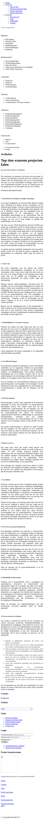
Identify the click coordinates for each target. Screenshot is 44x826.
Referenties (14, 21)
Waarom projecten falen (18, 9)
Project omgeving (16, 13)
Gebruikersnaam (7, 735)
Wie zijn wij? (14, 17)
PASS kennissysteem (12, 722)
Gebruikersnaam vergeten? (14, 746)
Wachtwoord (5, 737)
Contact (12, 23)
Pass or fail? (14, 7)
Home (7, 3)
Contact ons (9, 726)
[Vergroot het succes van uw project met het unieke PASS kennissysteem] (9, 772)
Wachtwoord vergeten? (13, 748)
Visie (12, 19)
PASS (3, 796)
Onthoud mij (5, 740)
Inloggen (4, 742)
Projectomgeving (7, 800)
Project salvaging (16, 11)
